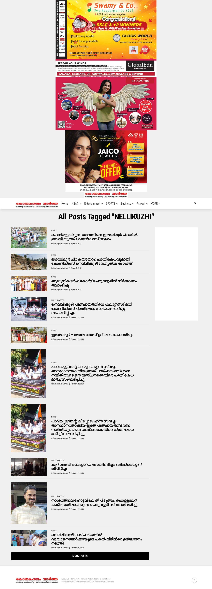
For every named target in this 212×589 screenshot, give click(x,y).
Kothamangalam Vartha (59, 244)
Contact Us (75, 579)
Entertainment (92, 203)
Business (126, 203)
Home (64, 203)
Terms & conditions (102, 579)
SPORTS (110, 203)
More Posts (80, 555)
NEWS (75, 203)
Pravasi (141, 203)
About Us (65, 579)
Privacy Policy (87, 579)
